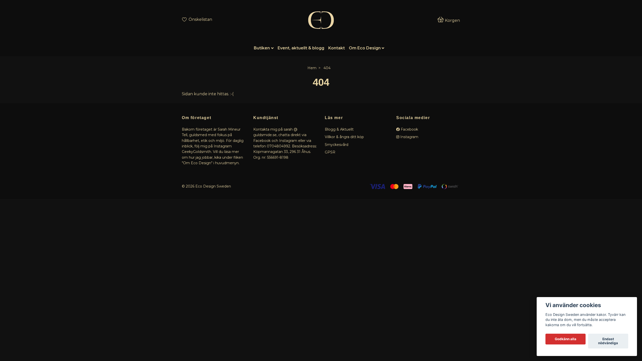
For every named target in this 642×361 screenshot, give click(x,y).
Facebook (409, 129)
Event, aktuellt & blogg (301, 48)
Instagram (408, 137)
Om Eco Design (365, 48)
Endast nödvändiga (608, 341)
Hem (311, 68)
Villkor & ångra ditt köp (344, 137)
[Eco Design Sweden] (321, 20)
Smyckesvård (336, 144)
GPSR (330, 152)
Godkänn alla (565, 339)
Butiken (262, 48)
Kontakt (336, 48)
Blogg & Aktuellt (339, 129)
